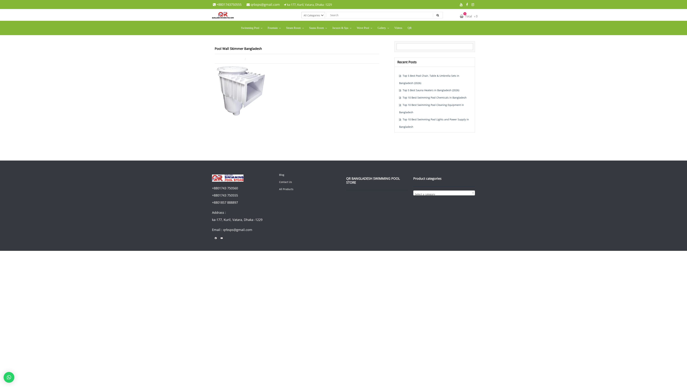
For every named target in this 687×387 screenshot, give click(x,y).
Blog (281, 174)
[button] (9, 377)
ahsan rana (260, 59)
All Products (286, 189)
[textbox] (444, 194)
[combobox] (444, 192)
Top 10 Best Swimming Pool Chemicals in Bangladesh (435, 97)
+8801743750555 (229, 4)
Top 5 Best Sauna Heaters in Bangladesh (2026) (431, 90)
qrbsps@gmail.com (265, 4)
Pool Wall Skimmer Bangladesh (238, 48)
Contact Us (285, 182)
